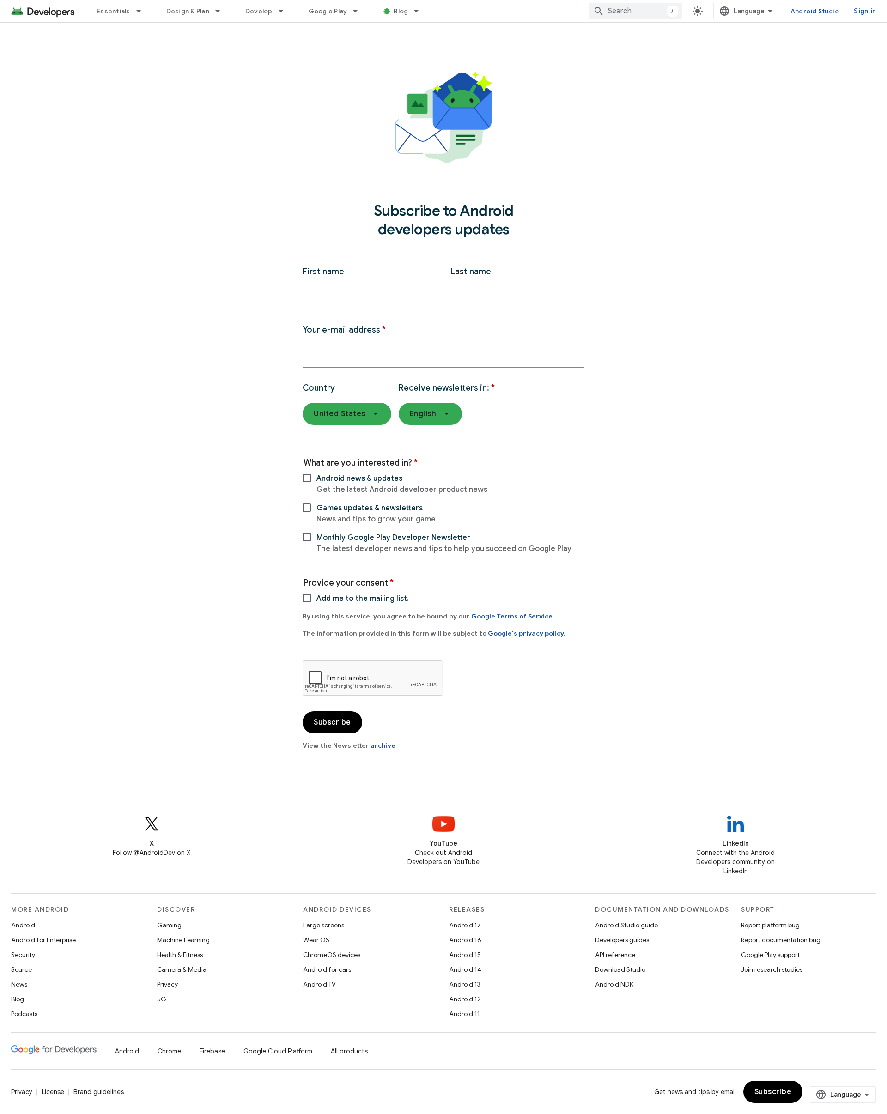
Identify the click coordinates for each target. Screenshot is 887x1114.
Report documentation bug (780, 940)
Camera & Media (182, 969)
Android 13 (464, 984)
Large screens (323, 925)
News (19, 984)
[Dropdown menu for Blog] (420, 11)
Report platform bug (770, 925)
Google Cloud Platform (277, 1051)
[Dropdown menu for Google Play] (359, 11)
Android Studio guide (626, 925)
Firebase (212, 1051)
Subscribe (773, 1091)
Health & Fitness (180, 955)
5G (161, 999)
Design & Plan (187, 11)
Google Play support (770, 955)
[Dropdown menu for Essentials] (142, 11)
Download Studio (620, 969)
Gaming (169, 925)
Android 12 (465, 999)
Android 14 (465, 969)
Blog (401, 11)
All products (349, 1051)
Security (23, 955)
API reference (615, 955)
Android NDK (614, 984)
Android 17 (465, 925)
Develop (259, 11)
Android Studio (814, 11)
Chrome (169, 1051)
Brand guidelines (98, 1092)
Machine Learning (183, 940)
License (53, 1092)
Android (23, 925)
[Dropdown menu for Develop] (285, 11)
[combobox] (635, 11)
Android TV (319, 984)
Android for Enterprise (43, 940)
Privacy (167, 984)
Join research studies (771, 969)
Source (21, 969)
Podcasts (24, 1014)
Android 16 (465, 940)
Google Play (328, 11)
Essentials (113, 11)
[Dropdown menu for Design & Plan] (221, 11)
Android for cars (327, 969)
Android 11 (464, 1014)
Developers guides (622, 940)
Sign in (865, 11)
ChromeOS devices (331, 955)
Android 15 (465, 955)
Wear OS (316, 940)
